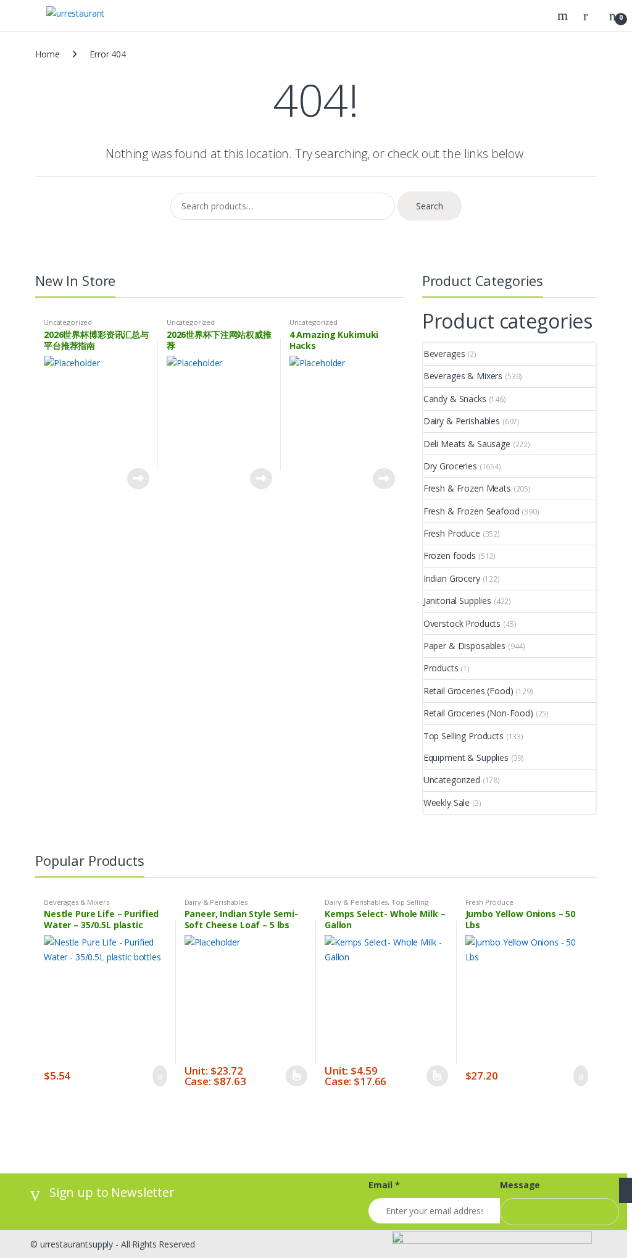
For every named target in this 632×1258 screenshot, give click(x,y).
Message (520, 1185)
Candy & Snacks (454, 399)
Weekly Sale (446, 802)
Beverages (444, 353)
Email (383, 1185)
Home (47, 54)
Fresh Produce (451, 533)
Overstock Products (462, 623)
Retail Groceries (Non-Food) (478, 713)
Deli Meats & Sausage (466, 444)
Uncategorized (68, 322)
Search (564, 15)
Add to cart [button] (156, 1075)
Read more (138, 478)
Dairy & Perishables (461, 421)
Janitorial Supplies (457, 600)
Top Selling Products (463, 736)
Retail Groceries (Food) (468, 691)
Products (441, 668)
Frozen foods (449, 555)
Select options (296, 1075)
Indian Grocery (451, 578)
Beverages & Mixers (462, 376)
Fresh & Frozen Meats (467, 488)
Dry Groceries (450, 466)
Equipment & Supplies (466, 757)
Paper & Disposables (464, 646)
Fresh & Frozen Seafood (471, 511)
